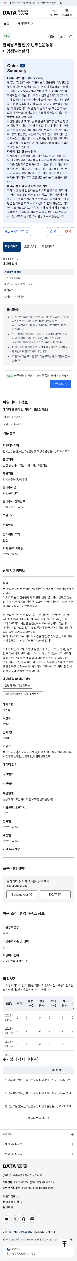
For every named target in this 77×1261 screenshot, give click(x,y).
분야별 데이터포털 (12, 1154)
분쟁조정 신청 (11, 1202)
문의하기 (8, 1207)
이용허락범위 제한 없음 (16, 961)
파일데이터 (12, 247)
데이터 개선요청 (11, 417)
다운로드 (58, 384)
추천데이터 (48, 246)
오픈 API (30, 246)
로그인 (54, 15)
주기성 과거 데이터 (14, 296)
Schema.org (19, 894)
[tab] (12, 247)
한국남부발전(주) (12, 479)
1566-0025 (21, 1182)
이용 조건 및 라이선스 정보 (18, 284)
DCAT (53, 894)
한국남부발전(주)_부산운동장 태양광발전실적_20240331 (38, 1093)
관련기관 (7, 1134)
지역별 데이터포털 (12, 1144)
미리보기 (9, 290)
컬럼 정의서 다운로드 (16, 685)
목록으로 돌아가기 (38, 1118)
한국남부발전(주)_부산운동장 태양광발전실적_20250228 (38, 1080)
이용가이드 (9, 1196)
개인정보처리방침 (23, 1232)
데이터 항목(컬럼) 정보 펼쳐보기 (22, 694)
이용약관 (7, 1232)
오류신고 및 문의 (12, 424)
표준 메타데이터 (12, 278)
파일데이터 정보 (12, 272)
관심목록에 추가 (15, 231)
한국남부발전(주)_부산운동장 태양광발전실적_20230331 (38, 1106)
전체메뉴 (67, 15)
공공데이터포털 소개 (44, 1232)
